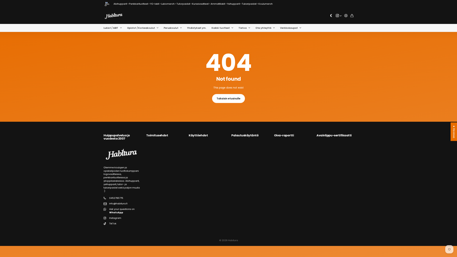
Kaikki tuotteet (221, 28)
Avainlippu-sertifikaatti (334, 135)
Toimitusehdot (157, 135)
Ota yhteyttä (263, 28)
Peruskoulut (171, 28)
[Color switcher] (331, 15)
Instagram (115, 218)
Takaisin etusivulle (228, 98)
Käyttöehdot (198, 135)
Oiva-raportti (284, 135)
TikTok (112, 223)
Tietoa (242, 28)
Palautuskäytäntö (244, 135)
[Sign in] (346, 15)
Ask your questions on (122, 211)
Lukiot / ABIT (111, 28)
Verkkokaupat (289, 28)
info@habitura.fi (118, 203)
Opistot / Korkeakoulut (141, 28)
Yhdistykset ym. (196, 28)
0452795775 (116, 198)
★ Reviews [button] (454, 131)
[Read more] (339, 15)
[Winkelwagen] (351, 15)
